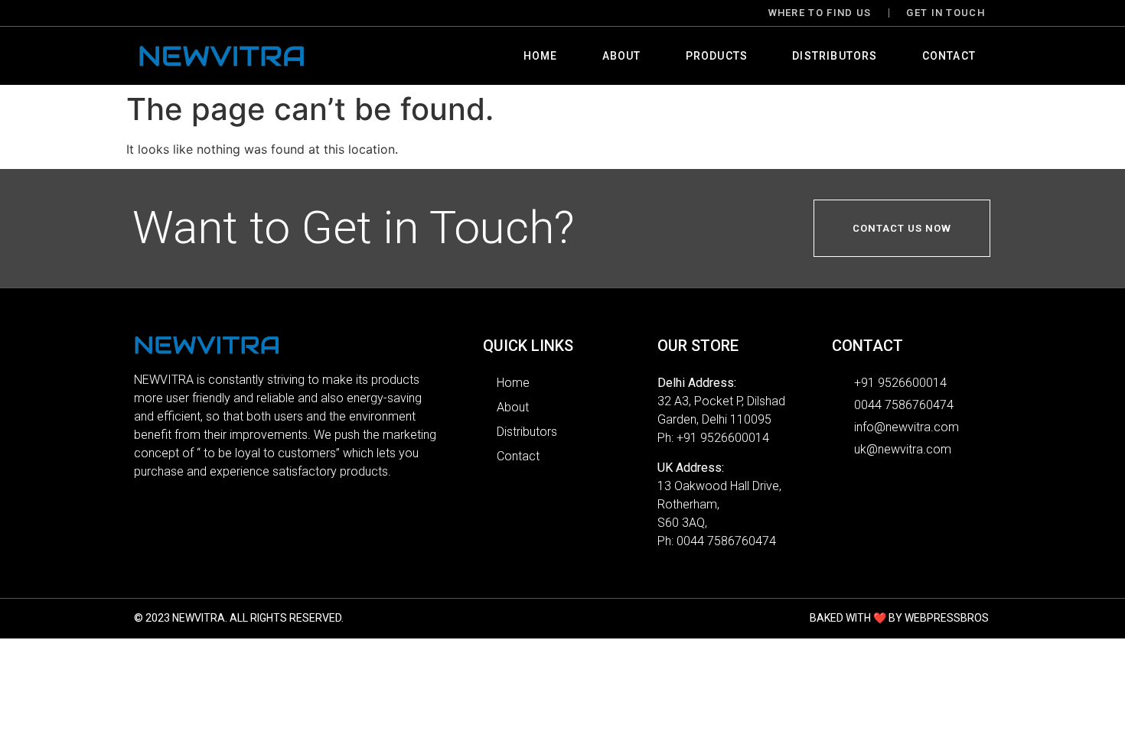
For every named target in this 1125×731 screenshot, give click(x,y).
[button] (902, 228)
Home (540, 56)
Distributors (834, 56)
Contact (949, 56)
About (621, 56)
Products (717, 56)
